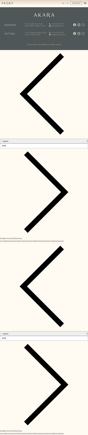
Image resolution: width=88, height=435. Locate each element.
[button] (85, 3)
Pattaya (10, 33)
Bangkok (10, 25)
